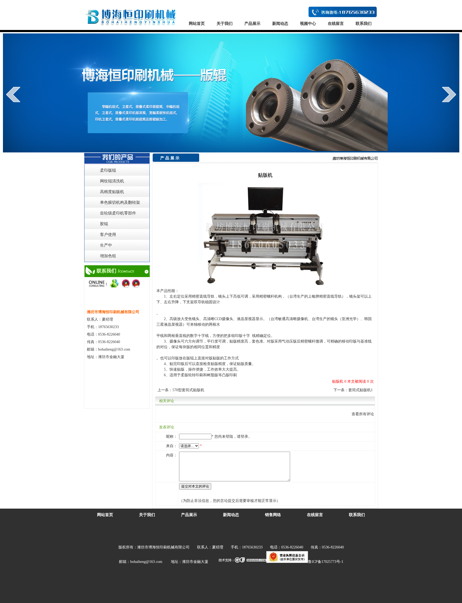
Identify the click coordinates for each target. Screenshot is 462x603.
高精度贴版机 (112, 192)
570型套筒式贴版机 (188, 390)
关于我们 (225, 23)
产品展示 (252, 23)
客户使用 (108, 234)
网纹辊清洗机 (112, 181)
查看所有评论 (363, 414)
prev (13, 94)
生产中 (106, 245)
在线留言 (336, 23)
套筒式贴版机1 (360, 390)
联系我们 (364, 23)
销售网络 (273, 515)
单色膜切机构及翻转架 (120, 202)
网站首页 (197, 23)
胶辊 (104, 224)
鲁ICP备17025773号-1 (325, 562)
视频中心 (308, 23)
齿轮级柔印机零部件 (118, 213)
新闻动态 (280, 23)
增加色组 (108, 256)
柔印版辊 (108, 170)
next (449, 94)
